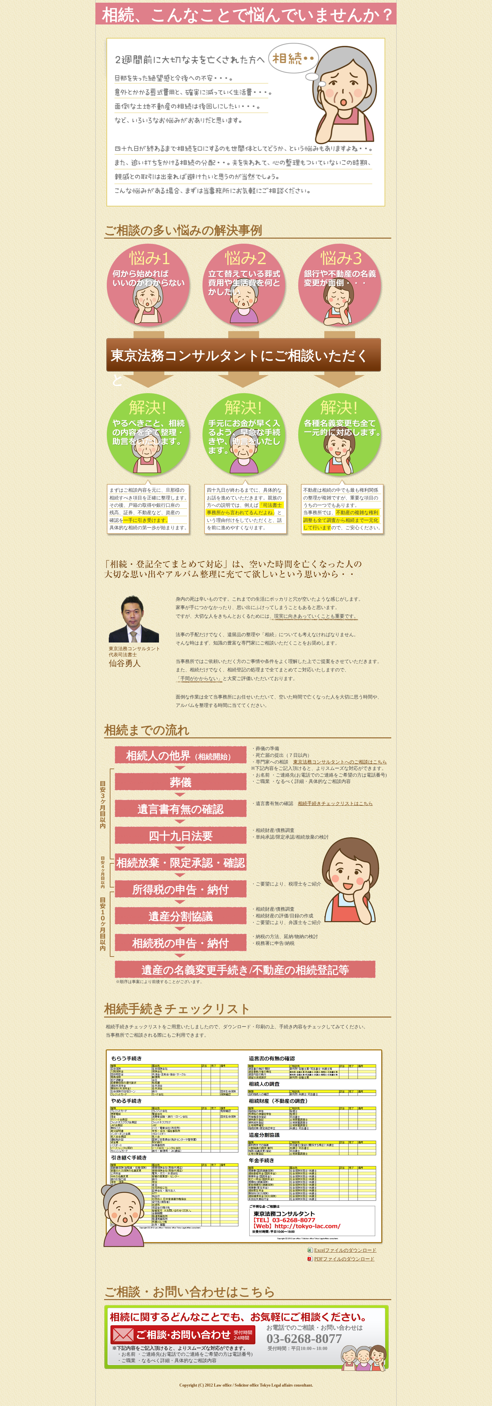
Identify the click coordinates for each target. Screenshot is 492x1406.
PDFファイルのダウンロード (344, 1259)
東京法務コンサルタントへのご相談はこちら (340, 762)
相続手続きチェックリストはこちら (335, 803)
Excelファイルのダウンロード (345, 1250)
